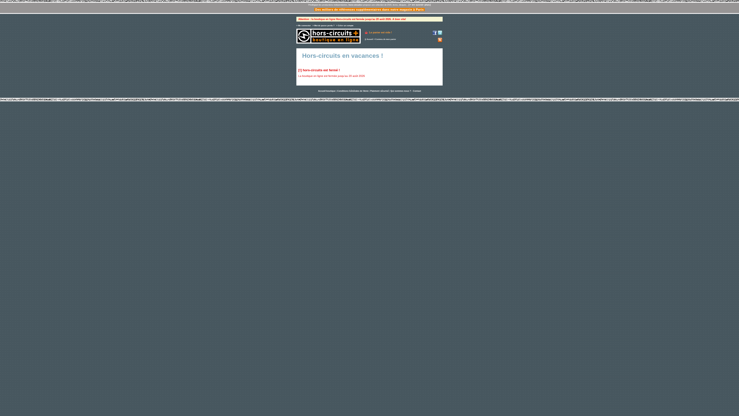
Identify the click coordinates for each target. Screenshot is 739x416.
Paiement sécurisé (379, 91)
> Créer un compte (345, 25)
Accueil (370, 39)
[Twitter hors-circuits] (440, 35)
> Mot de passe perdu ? (323, 25)
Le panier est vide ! (380, 32)
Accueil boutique (327, 91)
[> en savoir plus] (420, 4)
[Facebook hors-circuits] (434, 35)
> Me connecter (303, 25)
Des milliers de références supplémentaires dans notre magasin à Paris (369, 9)
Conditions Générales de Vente (353, 91)
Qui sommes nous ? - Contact (405, 91)
